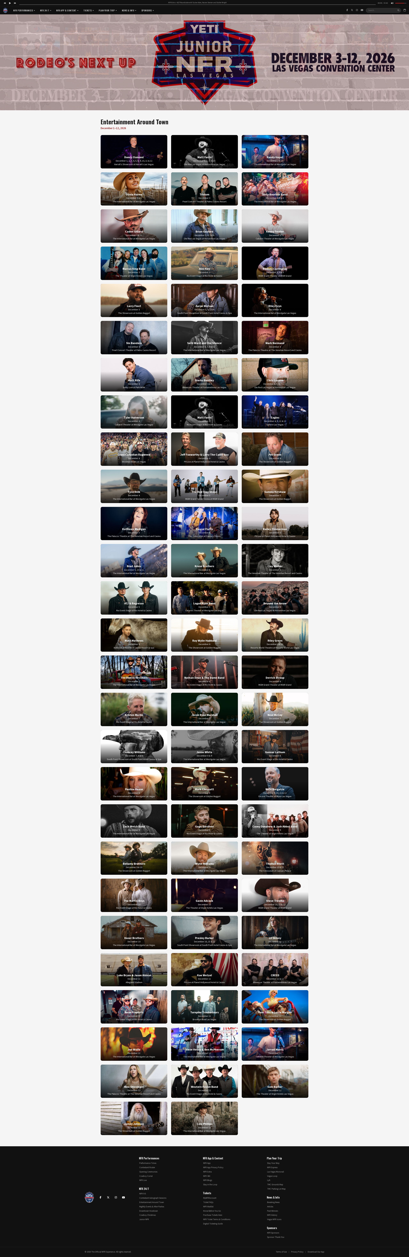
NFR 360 (206, 1176)
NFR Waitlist (208, 1206)
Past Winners (272, 1211)
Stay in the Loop (210, 1184)
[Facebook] (347, 10)
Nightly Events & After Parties (151, 1206)
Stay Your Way (273, 1163)
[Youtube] (123, 1197)
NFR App (207, 1163)
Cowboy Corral (146, 1176)
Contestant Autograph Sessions (152, 1198)
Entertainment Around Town (151, 1202)
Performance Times (147, 1163)
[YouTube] (362, 10)
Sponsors (146, 10)
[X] (352, 10)
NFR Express (272, 1167)
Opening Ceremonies (148, 1171)
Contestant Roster (147, 1167)
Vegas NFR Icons (274, 1219)
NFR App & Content (66, 10)
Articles (270, 1206)
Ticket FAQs (208, 1202)
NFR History (272, 1215)
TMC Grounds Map (275, 1184)
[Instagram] (357, 10)
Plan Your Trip (107, 10)
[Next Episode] (15, 3)
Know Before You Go (212, 1211)
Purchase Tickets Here (212, 1215)
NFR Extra (207, 1171)
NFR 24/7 (44, 10)
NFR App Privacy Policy (213, 1167)
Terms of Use (281, 1251)
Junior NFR (144, 1219)
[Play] (10, 3)
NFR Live (143, 1180)
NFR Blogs (207, 1180)
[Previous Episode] (5, 3)
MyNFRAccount (209, 1198)
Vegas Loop (272, 1176)
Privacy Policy (297, 1251)
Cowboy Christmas (147, 1215)
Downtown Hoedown (148, 1211)
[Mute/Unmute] (392, 3)
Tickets (87, 10)
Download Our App (316, 1251)
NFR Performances (23, 10)
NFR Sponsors (273, 1232)
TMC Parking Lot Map (276, 1188)
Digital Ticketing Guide (213, 1223)
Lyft (268, 1180)
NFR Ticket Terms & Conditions (216, 1219)
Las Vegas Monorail (275, 1171)
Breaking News (273, 1202)
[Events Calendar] (405, 10)
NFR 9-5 (142, 1193)
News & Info (128, 10)
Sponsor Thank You (275, 1237)
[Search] (398, 10)
